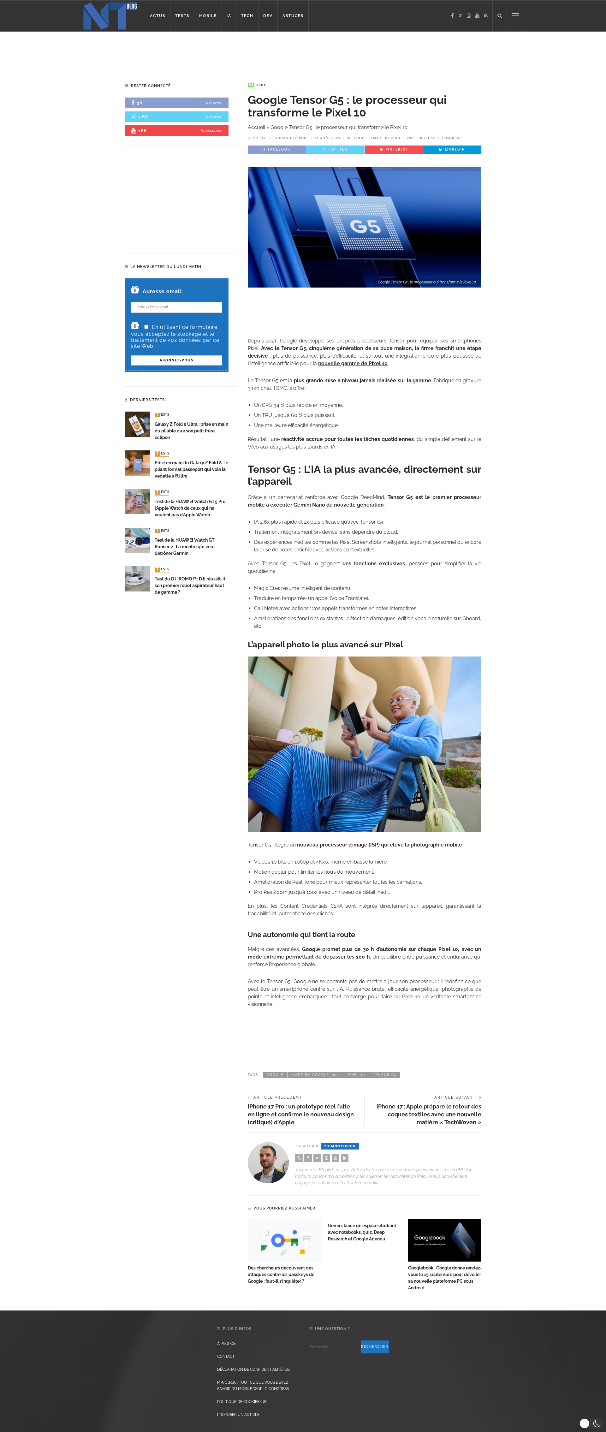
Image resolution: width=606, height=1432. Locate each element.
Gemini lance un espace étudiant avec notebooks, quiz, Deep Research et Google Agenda (362, 1232)
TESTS (182, 16)
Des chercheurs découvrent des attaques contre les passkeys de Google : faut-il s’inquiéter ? (281, 1274)
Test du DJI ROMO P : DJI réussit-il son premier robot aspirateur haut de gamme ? (190, 585)
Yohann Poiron (291, 138)
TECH (247, 16)
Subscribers (211, 130)
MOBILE (208, 16)
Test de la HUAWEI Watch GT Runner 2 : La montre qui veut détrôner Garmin (185, 547)
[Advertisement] (121, 52)
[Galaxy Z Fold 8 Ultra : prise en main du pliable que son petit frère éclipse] (137, 424)
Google (361, 138)
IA (229, 16)
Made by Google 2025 (394, 138)
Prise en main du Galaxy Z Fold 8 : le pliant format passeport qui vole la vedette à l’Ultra (191, 469)
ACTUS (157, 16)
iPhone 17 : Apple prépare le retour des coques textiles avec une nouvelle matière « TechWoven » (429, 1114)
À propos (226, 1343)
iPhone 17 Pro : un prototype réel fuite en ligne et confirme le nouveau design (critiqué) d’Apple (301, 1114)
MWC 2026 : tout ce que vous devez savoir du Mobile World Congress (253, 1385)
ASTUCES (293, 16)
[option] (285, 1252)
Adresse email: (163, 291)
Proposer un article (238, 1414)
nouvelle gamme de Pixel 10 (353, 363)
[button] (591, 1423)
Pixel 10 (428, 138)
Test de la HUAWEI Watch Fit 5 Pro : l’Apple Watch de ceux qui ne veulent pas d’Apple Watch (191, 508)
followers (214, 102)
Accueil (256, 127)
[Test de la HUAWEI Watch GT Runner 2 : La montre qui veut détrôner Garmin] (137, 540)
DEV (268, 16)
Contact (226, 1356)
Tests (162, 415)
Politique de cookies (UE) (242, 1401)
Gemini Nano (309, 505)
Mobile (257, 85)
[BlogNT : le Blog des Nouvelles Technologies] (110, 15)
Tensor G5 (450, 138)
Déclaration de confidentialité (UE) (253, 1369)
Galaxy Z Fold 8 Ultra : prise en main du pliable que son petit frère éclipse (191, 431)
